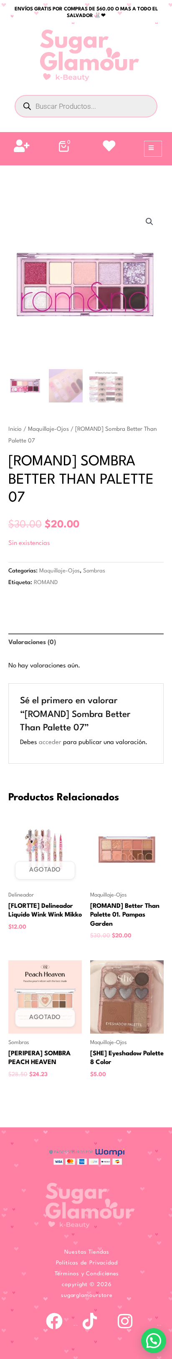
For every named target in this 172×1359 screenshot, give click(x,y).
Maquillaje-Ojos (48, 429)
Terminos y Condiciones (87, 1274)
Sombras (94, 571)
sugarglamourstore (87, 1295)
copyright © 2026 (86, 1284)
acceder (50, 742)
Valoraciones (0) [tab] (32, 643)
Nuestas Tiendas (86, 1252)
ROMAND (46, 582)
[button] (149, 221)
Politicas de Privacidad (87, 1263)
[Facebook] (54, 1321)
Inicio (15, 429)
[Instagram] (125, 1321)
